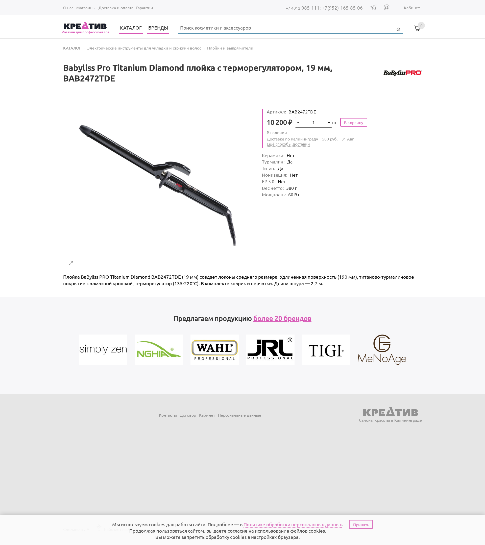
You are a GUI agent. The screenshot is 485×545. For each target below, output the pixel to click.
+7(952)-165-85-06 (342, 8)
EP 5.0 (268, 181)
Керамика (273, 155)
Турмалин (273, 161)
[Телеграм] (373, 7)
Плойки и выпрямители (230, 47)
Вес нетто (273, 188)
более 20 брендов (282, 318)
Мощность (274, 194)
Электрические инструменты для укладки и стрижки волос (144, 47)
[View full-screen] (71, 263)
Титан (268, 168)
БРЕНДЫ (158, 28)
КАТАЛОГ (131, 28)
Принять (361, 524)
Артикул (276, 111)
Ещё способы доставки (288, 143)
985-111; (304, 8)
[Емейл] (386, 8)
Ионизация (274, 174)
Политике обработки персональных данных (293, 524)
